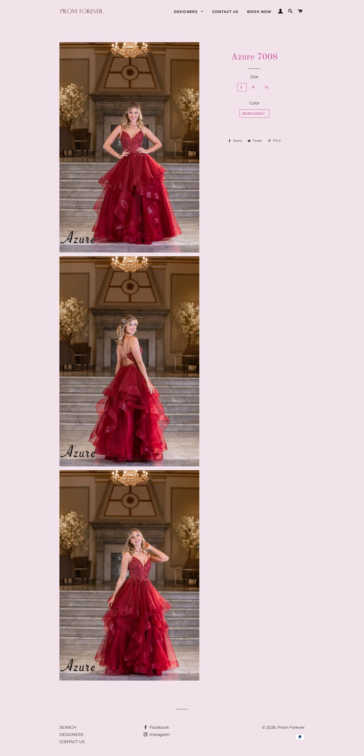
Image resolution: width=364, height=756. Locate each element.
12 (267, 87)
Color (254, 103)
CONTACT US (225, 11)
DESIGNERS (186, 11)
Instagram (159, 734)
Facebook (159, 727)
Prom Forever (291, 727)
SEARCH (67, 727)
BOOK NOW (259, 11)
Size (254, 76)
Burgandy (254, 113)
